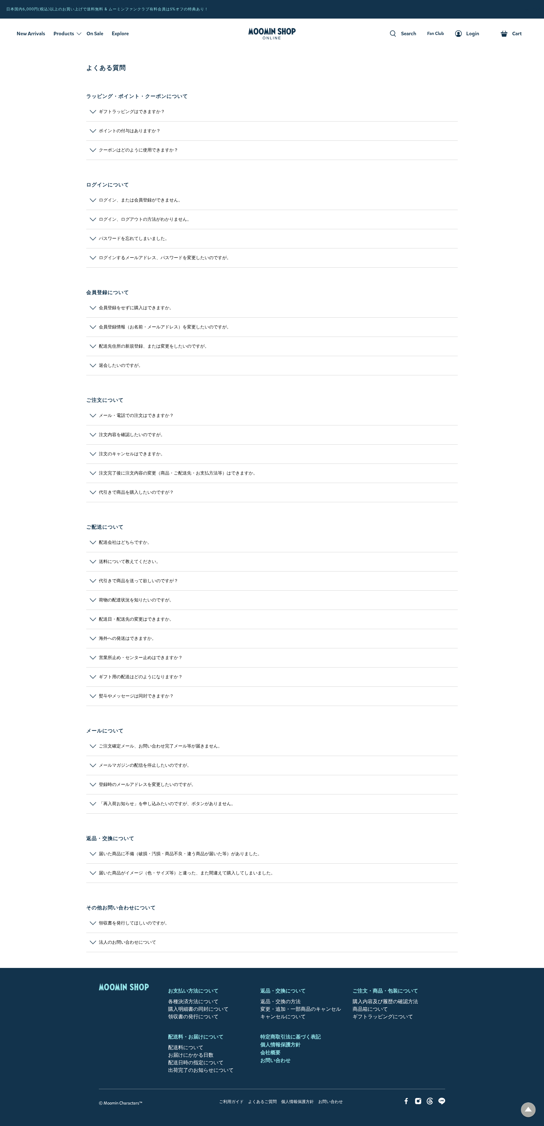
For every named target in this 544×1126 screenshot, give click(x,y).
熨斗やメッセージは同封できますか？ (136, 696)
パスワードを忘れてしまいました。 (134, 239)
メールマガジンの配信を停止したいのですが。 (145, 765)
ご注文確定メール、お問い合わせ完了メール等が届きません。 (160, 746)
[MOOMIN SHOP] (272, 34)
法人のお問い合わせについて (127, 942)
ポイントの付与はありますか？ (130, 131)
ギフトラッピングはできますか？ (132, 112)
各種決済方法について (193, 1001)
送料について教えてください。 (130, 562)
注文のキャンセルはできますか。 (132, 454)
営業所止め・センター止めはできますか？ (141, 658)
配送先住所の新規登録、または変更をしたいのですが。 (154, 346)
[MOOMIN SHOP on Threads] (430, 1103)
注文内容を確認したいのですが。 (132, 435)
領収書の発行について (193, 1016)
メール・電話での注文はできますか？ (136, 415)
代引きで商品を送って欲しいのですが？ (138, 581)
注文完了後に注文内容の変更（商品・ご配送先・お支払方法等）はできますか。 (178, 473)
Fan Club (532, 9)
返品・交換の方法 (280, 1001)
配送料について (185, 1047)
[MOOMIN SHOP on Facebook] (406, 1103)
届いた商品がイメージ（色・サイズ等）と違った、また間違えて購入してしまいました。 (187, 873)
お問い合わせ (275, 1060)
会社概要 (270, 1052)
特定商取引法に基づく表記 (290, 1036)
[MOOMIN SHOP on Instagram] (418, 1103)
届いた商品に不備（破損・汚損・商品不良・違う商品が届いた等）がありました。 (180, 854)
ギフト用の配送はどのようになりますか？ (141, 677)
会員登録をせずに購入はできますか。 (136, 308)
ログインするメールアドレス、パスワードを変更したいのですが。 (165, 258)
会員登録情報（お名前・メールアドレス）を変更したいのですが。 (165, 327)
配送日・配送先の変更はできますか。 (136, 619)
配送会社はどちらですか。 (125, 542)
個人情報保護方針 (280, 1044)
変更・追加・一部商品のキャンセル (300, 1009)
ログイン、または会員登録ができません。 (141, 200)
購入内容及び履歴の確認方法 (385, 1001)
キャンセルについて (283, 1016)
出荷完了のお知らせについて (201, 1070)
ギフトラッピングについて (383, 1016)
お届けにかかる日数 (190, 1055)
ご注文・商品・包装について (385, 990)
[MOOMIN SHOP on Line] (441, 1103)
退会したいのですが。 (121, 365)
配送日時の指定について (196, 1062)
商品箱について (370, 1009)
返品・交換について (283, 990)
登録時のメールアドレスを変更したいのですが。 (147, 785)
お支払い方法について (193, 990)
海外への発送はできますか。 (127, 638)
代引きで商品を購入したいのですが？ (136, 492)
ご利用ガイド (231, 1102)
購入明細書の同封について (198, 1009)
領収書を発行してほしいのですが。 (134, 923)
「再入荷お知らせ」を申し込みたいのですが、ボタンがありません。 (167, 804)
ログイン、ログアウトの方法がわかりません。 (145, 219)
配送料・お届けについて (196, 1036)
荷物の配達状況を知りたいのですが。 (136, 600)
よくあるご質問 (262, 1102)
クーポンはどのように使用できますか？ (138, 150)
